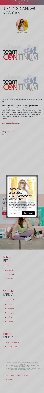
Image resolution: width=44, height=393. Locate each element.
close (34, 179)
